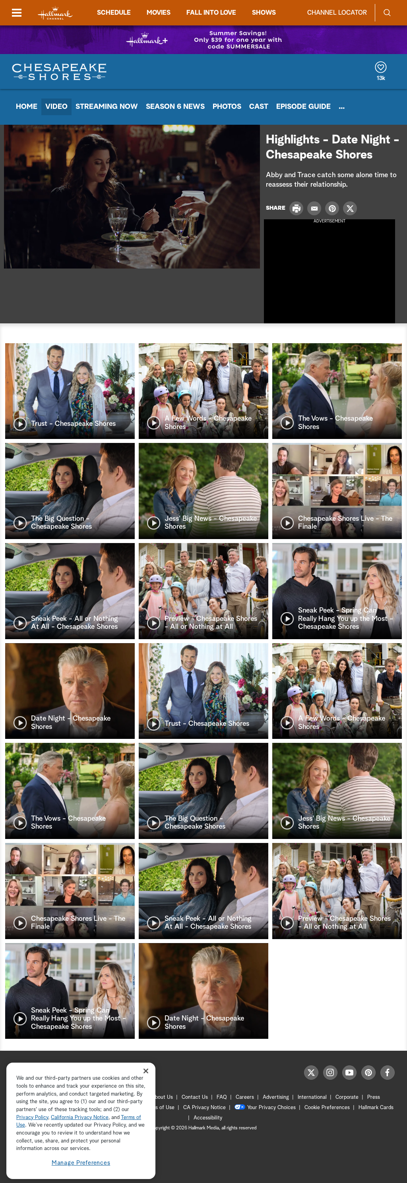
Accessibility (208, 1118)
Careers (245, 1097)
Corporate (347, 1097)
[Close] (145, 1071)
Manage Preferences (81, 1163)
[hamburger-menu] (16, 12)
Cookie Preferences (327, 1107)
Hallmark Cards (376, 1107)
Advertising (276, 1097)
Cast (258, 106)
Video (56, 106)
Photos (227, 106)
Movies (159, 13)
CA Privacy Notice (204, 1107)
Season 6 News (175, 106)
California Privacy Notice (80, 1117)
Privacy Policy (32, 1117)
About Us (162, 1097)
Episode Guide (303, 106)
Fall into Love (211, 13)
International (312, 1097)
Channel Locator (337, 13)
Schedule (114, 13)
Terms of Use (159, 1107)
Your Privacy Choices (271, 1107)
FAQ (222, 1097)
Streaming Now (107, 106)
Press (373, 1097)
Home (26, 106)
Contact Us (195, 1097)
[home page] (55, 13)
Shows (264, 13)
